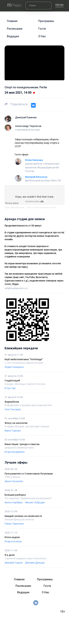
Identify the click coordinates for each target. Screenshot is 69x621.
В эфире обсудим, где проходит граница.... (28, 426)
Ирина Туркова (13, 430)
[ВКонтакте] (33, 105)
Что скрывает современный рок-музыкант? (28, 498)
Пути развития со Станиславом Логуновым (29, 473)
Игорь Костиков (13, 541)
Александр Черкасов (28, 126)
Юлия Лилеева (34, 160)
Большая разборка (15, 495)
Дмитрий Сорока (14, 562)
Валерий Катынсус (36, 176)
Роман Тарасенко (14, 523)
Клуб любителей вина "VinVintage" (24, 359)
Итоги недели (12, 537)
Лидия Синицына (14, 367)
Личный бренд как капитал (19, 519)
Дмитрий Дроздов (35, 562)
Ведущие (13, 36)
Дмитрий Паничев (26, 117)
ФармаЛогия (12, 401)
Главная (12, 21)
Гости (42, 28)
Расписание (14, 28)
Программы (46, 21)
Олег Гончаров (13, 409)
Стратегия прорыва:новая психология (25, 558)
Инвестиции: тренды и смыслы (22, 444)
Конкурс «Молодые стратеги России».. (26, 384)
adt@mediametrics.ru (16, 288)
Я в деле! (10, 555)
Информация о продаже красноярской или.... (29, 405)
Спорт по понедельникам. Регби (41, 207)
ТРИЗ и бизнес (13, 477)
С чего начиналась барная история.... (25, 363)
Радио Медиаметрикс (15, 207)
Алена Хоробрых (14, 502)
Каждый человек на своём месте (23, 516)
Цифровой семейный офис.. (20, 447)
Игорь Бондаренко (15, 452)
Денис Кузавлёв (14, 481)
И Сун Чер (10, 388)
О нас (42, 36)
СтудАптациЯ (12, 380)
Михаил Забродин (35, 502)
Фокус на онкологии (16, 423)
